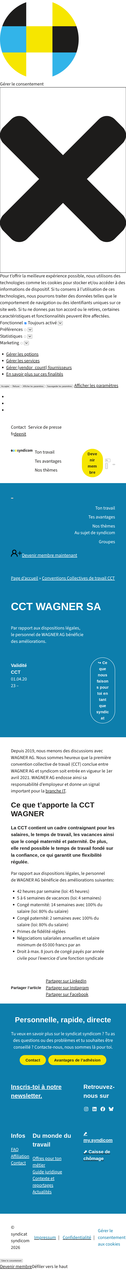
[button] (63, 180)
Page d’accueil (24, 578)
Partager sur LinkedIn (66, 981)
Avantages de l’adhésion (77, 1060)
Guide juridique (47, 1172)
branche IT (55, 791)
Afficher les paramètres (33, 386)
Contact (33, 1060)
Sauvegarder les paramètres (59, 386)
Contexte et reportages (43, 1182)
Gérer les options (22, 354)
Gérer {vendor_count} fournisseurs (39, 367)
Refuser (16, 386)
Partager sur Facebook (67, 994)
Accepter (5, 386)
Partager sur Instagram (67, 987)
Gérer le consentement (11, 1261)
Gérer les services (23, 360)
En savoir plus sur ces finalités (34, 374)
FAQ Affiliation (20, 1153)
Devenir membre (16, 1266)
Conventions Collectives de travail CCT (78, 578)
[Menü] (114, 464)
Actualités (42, 1192)
